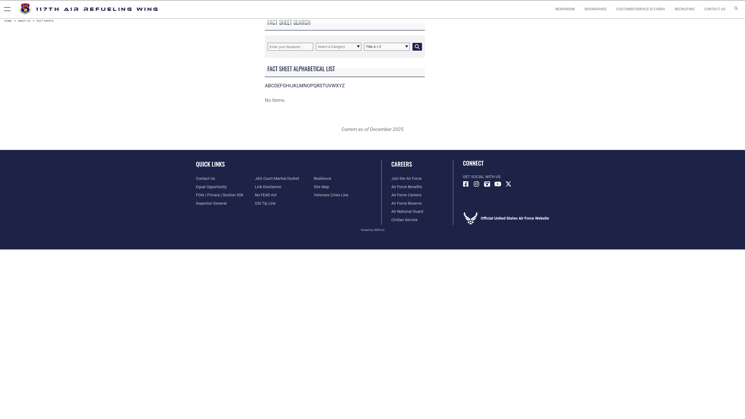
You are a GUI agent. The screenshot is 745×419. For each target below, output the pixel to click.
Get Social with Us (482, 176)
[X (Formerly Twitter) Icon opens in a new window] (508, 184)
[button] (6, 9)
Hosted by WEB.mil (372, 229)
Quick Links (210, 164)
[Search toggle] (735, 9)
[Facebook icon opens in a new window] (466, 184)
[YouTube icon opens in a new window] (498, 184)
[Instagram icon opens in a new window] (476, 184)
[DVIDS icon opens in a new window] (487, 184)
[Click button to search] (417, 47)
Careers (401, 164)
